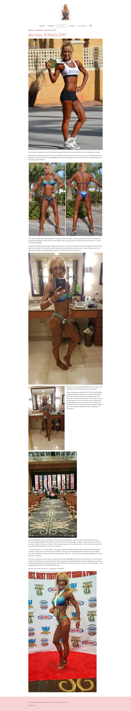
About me (31, 30)
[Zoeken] (91, 26)
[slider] (46, 536)
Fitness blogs (38, 30)
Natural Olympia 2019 (50, 30)
